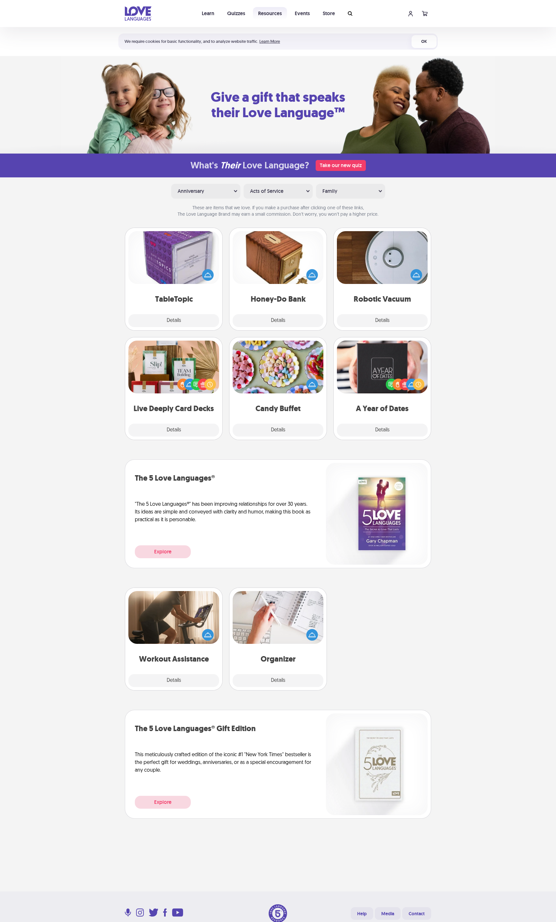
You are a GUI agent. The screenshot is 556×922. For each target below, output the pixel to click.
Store (329, 13)
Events (302, 13)
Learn (208, 13)
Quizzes (236, 13)
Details (174, 320)
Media (387, 914)
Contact (417, 914)
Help (362, 914)
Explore (162, 551)
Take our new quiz (341, 165)
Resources (270, 13)
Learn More (269, 41)
